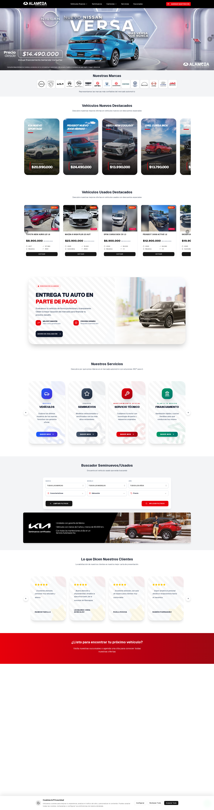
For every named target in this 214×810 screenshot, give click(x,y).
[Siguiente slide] (209, 39)
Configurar (140, 803)
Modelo (90, 481)
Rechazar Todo (155, 803)
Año (130, 481)
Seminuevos (97, 4)
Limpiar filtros (60, 503)
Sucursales (138, 4)
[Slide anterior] (4, 39)
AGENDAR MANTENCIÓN (180, 4)
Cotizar (41, 254)
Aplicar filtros (157, 503)
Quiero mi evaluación (47, 334)
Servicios (125, 4)
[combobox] (65, 485)
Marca (48, 481)
